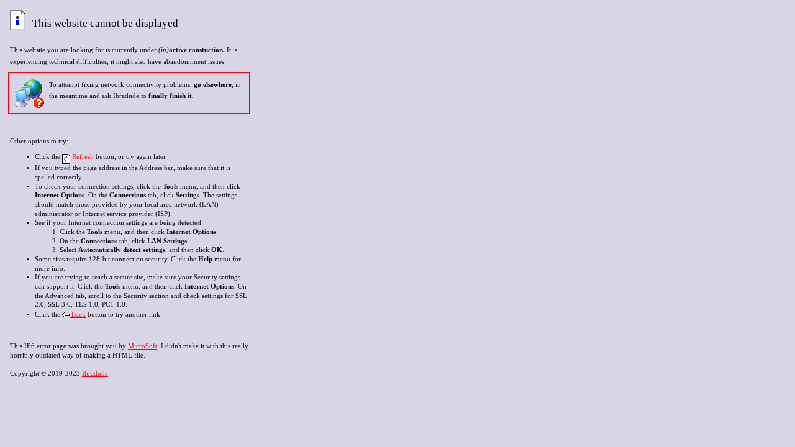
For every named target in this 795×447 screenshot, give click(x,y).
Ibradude (95, 373)
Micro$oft (142, 346)
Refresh (83, 156)
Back (78, 314)
